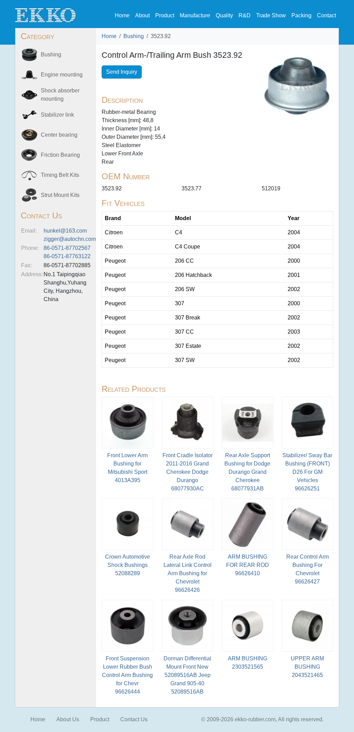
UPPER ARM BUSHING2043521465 (307, 667)
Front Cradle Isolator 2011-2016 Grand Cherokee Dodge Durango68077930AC (187, 471)
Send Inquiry (121, 72)
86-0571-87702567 (67, 248)
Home (122, 15)
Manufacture (195, 15)
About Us (67, 719)
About (142, 15)
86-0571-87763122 (67, 256)
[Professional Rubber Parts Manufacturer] (45, 15)
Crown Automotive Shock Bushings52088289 (127, 565)
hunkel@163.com (65, 231)
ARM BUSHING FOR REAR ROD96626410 (247, 565)
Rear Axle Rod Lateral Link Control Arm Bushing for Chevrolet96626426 (188, 573)
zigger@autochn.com (70, 239)
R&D (245, 15)
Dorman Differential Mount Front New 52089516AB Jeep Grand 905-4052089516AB (187, 675)
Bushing (133, 36)
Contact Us (134, 719)
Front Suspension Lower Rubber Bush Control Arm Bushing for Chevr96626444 (127, 675)
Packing (301, 15)
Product (164, 15)
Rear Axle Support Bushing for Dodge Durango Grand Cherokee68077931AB (247, 471)
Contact (326, 15)
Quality (224, 15)
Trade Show (271, 15)
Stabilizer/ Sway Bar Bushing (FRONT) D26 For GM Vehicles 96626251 (307, 471)
